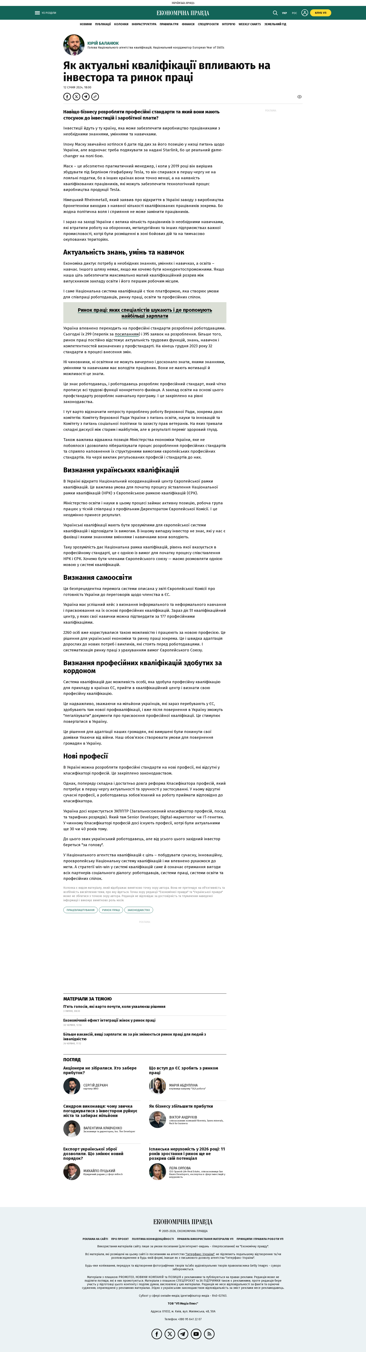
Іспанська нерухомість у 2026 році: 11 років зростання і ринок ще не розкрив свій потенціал (187, 1153)
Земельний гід (275, 24)
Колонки (121, 24)
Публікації (103, 24)
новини (86, 24)
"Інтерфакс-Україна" (200, 1254)
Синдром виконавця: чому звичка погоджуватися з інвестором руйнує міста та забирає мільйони (100, 1111)
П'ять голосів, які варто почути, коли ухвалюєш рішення (114, 1006)
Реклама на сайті (95, 1239)
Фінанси (188, 24)
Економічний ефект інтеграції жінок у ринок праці (109, 1020)
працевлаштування (80, 910)
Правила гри (169, 24)
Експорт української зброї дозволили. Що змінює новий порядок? (93, 1153)
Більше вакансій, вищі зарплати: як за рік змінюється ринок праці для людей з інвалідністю (134, 1036)
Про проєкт (120, 1239)
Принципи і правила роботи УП (260, 1239)
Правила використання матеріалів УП (205, 1239)
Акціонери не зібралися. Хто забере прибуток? (100, 1070)
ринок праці (111, 910)
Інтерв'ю (228, 24)
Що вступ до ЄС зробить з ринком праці (183, 1070)
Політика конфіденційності (153, 1239)
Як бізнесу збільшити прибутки (181, 1106)
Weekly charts (250, 24)
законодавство (139, 910)
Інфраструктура (144, 24)
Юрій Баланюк (103, 43)
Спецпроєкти (208, 24)
